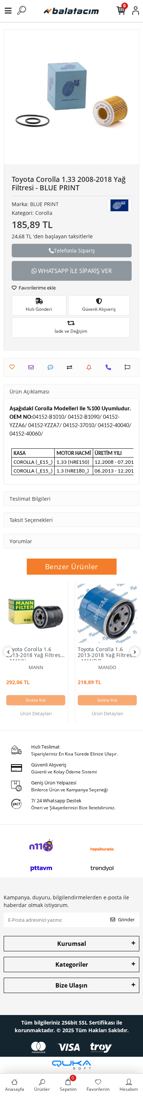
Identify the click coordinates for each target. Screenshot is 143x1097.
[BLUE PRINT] (119, 205)
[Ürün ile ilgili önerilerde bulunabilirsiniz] (129, 367)
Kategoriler (71, 964)
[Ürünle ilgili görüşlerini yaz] (52, 367)
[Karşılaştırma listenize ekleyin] (71, 367)
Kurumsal (71, 944)
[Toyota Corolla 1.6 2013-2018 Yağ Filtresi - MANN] (35, 613)
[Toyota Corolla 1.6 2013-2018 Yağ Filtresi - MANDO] (107, 613)
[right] (135, 652)
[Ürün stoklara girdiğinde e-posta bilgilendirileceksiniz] (91, 367)
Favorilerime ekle (37, 287)
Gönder (126, 919)
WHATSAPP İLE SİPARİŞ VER (74, 271)
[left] (8, 652)
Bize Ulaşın (71, 985)
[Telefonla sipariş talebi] (110, 367)
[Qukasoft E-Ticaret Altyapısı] (71, 1065)
